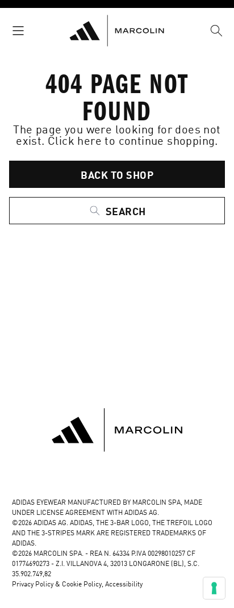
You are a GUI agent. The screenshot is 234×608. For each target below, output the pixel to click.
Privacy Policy (32, 584)
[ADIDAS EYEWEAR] (116, 30)
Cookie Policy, (83, 584)
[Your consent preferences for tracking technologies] (214, 588)
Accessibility (124, 584)
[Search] (216, 30)
